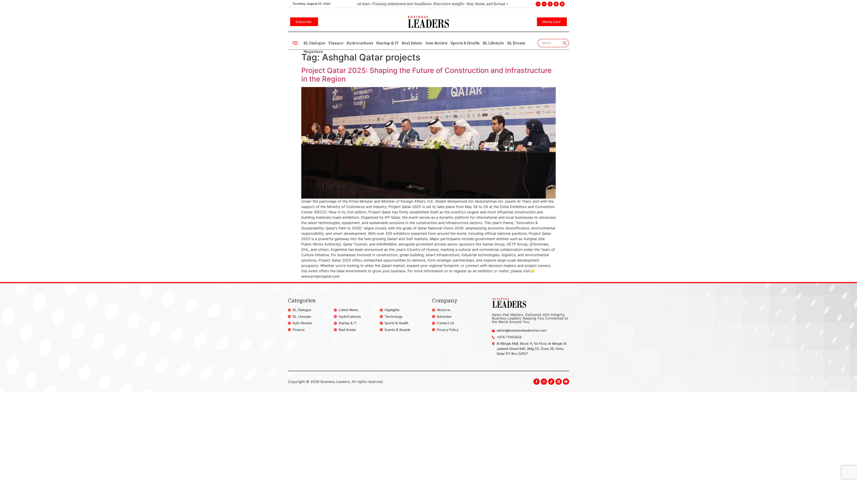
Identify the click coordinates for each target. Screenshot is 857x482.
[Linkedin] (556, 4)
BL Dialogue (314, 43)
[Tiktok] (550, 4)
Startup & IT (387, 43)
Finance (336, 43)
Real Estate (412, 43)
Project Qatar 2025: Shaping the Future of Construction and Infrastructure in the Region (426, 74)
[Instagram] (544, 4)
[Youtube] (562, 4)
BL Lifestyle (493, 43)
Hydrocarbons (360, 43)
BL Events (516, 43)
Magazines (313, 51)
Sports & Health (465, 43)
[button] (294, 43)
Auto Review (436, 43)
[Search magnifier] (565, 43)
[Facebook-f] (538, 4)
